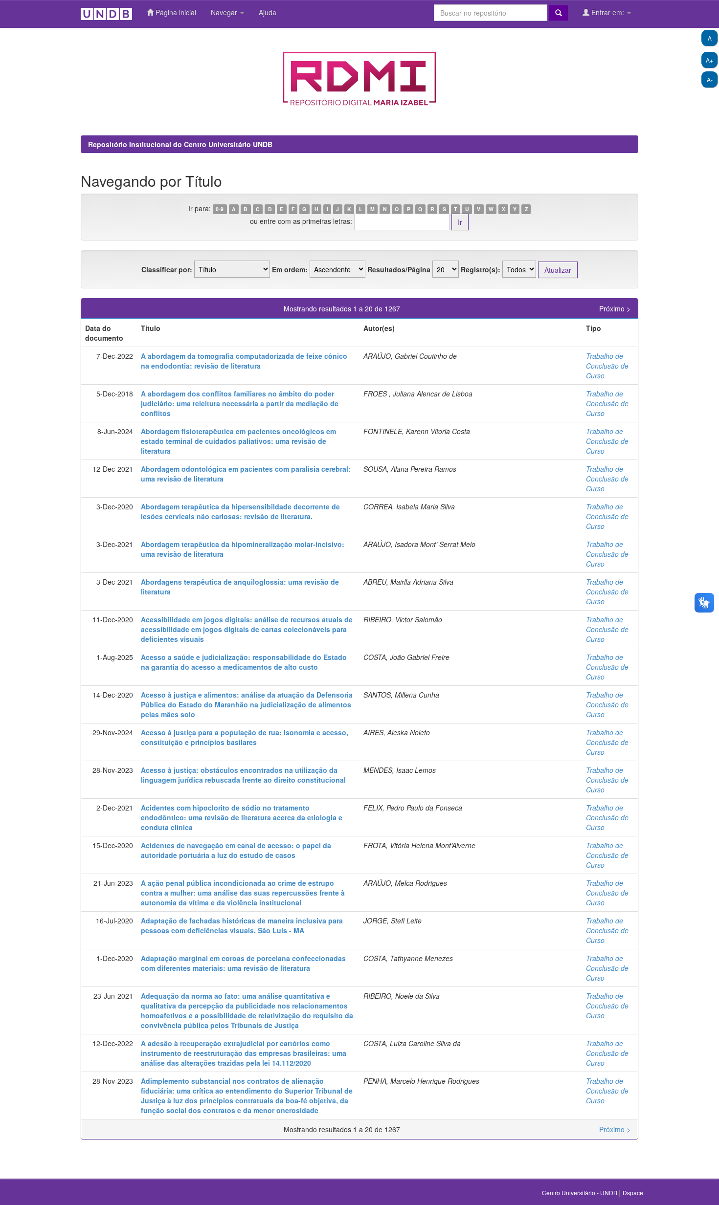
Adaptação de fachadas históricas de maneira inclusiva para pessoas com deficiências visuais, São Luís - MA (242, 925)
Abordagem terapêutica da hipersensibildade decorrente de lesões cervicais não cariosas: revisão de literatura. (240, 511)
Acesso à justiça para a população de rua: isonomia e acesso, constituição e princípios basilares (244, 737)
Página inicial (175, 12)
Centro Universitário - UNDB (580, 1192)
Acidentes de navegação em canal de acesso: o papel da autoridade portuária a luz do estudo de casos (236, 850)
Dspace (633, 1192)
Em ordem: (290, 269)
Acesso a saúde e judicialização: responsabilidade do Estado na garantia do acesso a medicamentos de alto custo (244, 662)
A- (710, 79)
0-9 (220, 209)
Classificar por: (166, 269)
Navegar (225, 12)
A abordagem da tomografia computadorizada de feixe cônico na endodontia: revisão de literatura (244, 361)
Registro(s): (480, 269)
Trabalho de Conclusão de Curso (607, 365)
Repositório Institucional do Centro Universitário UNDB (180, 144)
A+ (709, 60)
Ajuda (267, 12)
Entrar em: (607, 12)
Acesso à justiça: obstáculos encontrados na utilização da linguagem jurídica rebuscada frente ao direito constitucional (243, 775)
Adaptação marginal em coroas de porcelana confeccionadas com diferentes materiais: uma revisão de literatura (243, 963)
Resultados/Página (398, 269)
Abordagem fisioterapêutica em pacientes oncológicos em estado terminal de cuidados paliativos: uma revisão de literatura (238, 441)
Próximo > (614, 308)
